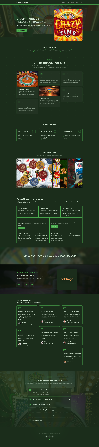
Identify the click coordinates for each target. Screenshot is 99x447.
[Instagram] (49, 436)
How (68, 2)
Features (63, 2)
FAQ (81, 2)
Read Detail (21, 228)
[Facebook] (46, 436)
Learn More (54, 226)
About (77, 2)
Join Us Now (21, 30)
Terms (49, 441)
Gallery (72, 2)
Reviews (64, 50)
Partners (56, 50)
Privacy (54, 441)
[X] (52, 436)
